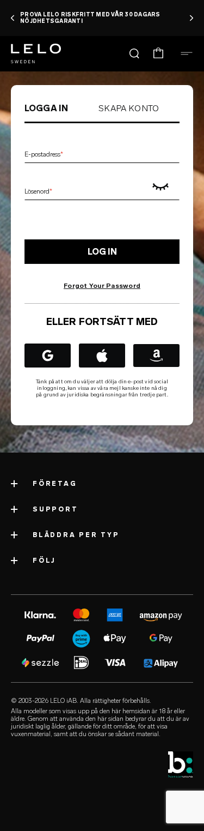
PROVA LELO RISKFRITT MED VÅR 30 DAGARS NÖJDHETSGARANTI (90, 18)
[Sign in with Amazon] (156, 355)
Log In (102, 251)
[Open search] (134, 53)
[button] (13, 18)
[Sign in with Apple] (102, 355)
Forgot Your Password (102, 286)
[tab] (46, 108)
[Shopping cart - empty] (158, 53)
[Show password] (160, 187)
